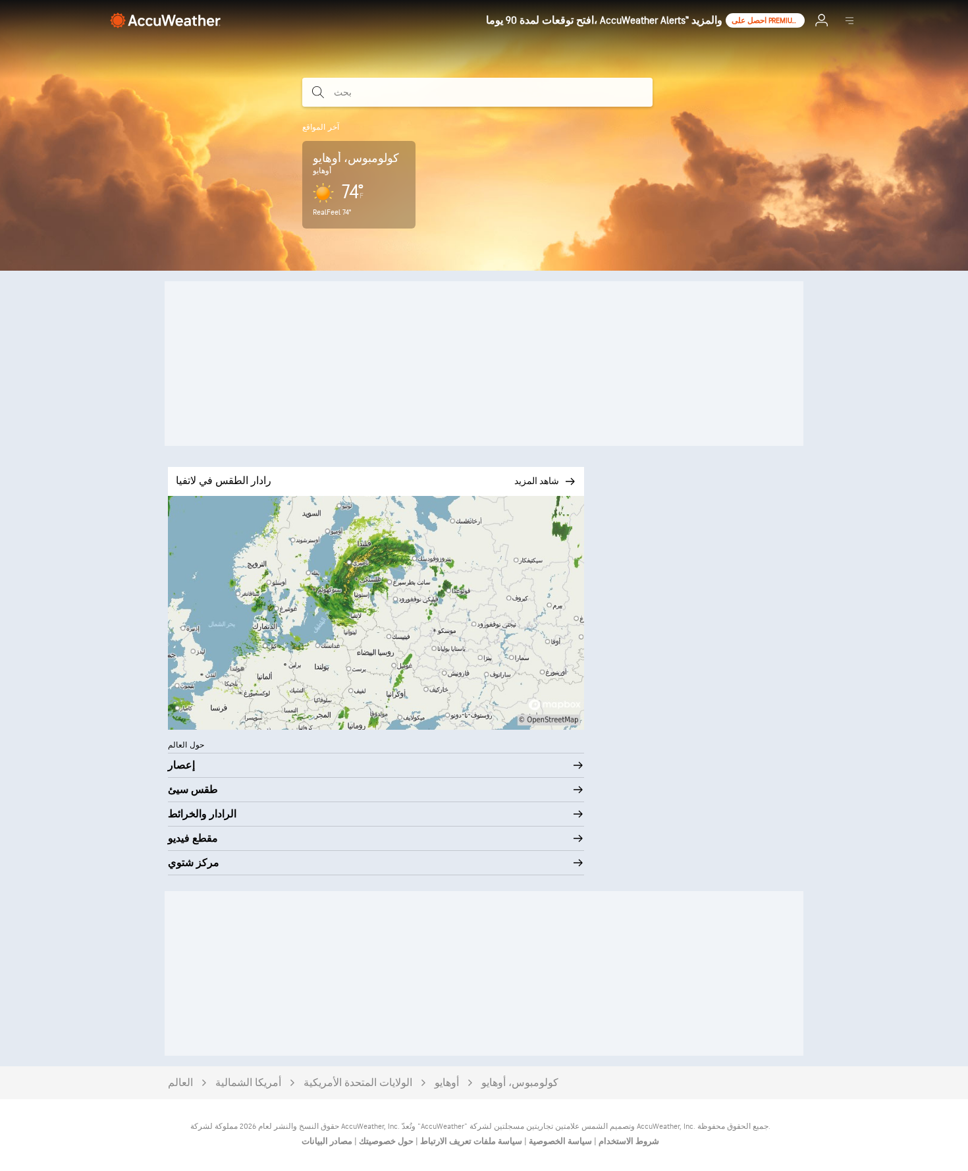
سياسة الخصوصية (559, 1141)
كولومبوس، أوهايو (519, 1083)
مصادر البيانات (327, 1141)
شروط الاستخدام (628, 1141)
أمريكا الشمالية (248, 1083)
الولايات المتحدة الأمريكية (358, 1083)
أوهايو (447, 1083)
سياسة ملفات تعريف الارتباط (470, 1141)
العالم (180, 1083)
